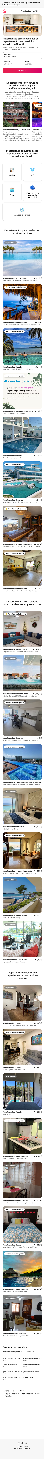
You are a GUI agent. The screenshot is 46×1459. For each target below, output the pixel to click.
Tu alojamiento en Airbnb (31, 11)
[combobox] (22, 56)
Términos (27, 1449)
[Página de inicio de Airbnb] (4, 11)
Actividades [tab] (30, 1352)
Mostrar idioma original (12, 5)
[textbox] (12, 64)
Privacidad (18, 1449)
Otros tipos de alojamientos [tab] (12, 1352)
